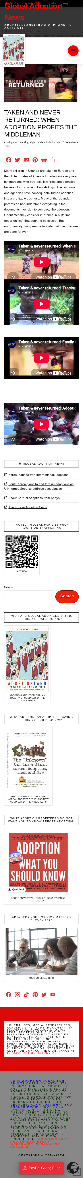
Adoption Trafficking (18, 143)
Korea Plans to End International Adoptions (38, 474)
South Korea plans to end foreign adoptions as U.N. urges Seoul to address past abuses (39, 486)
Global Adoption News (43, 463)
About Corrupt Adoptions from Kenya (34, 498)
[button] (73, 50)
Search (9, 587)
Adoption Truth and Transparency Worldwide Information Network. (40, 1142)
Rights (33, 143)
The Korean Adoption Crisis (27, 507)
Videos (41, 143)
